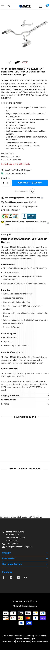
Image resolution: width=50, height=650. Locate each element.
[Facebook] (3, 577)
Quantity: (5, 178)
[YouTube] (25, 577)
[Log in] (40, 6)
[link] (13, 454)
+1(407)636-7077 (13, 544)
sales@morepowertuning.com (19, 547)
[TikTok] (18, 577)
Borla (11, 154)
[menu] (2, 6)
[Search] (9, 6)
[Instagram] (11, 577)
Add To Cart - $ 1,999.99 (30, 183)
